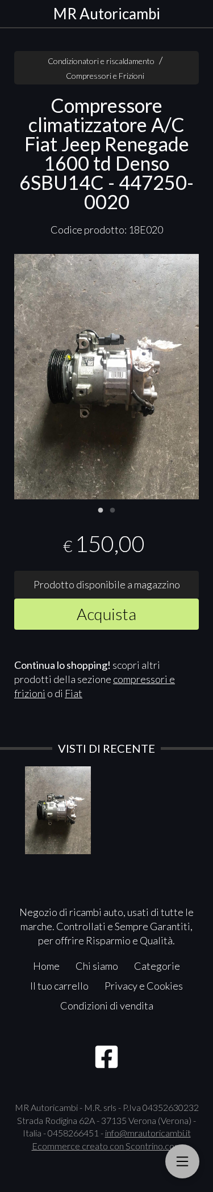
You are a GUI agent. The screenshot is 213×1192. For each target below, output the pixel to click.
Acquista (106, 613)
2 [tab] (112, 509)
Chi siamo (97, 966)
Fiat (73, 693)
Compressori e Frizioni (105, 75)
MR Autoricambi (106, 14)
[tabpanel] (106, 376)
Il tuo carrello (59, 985)
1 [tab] (101, 509)
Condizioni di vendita (106, 1005)
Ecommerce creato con (107, 1145)
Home (46, 966)
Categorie (157, 966)
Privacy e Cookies (144, 985)
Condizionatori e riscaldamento (101, 61)
